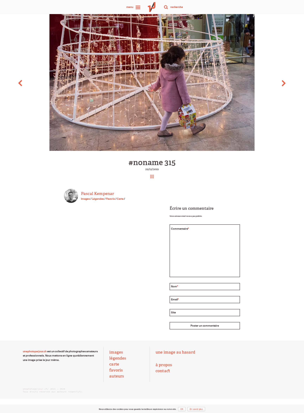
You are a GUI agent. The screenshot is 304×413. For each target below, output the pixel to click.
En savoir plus (196, 409)
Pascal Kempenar (97, 193)
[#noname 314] (30, 83)
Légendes (98, 198)
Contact (163, 370)
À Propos (164, 364)
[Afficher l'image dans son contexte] (152, 176)
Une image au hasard (175, 352)
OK (181, 409)
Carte (120, 198)
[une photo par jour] (152, 7)
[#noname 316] (274, 83)
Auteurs (116, 376)
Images (85, 198)
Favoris (110, 198)
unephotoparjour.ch (35, 351)
